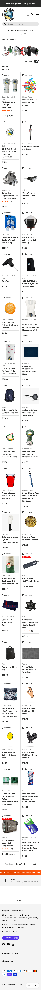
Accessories (12, 39)
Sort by (5, 66)
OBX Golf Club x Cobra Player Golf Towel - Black (30, 283)
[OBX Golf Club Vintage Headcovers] (10, 85)
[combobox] (20, 24)
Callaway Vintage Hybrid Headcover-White (10, 539)
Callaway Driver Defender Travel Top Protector (29, 412)
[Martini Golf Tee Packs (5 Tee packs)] (30, 85)
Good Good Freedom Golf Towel (8, 622)
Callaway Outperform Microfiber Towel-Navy (30, 370)
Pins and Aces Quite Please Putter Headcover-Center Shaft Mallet (10, 799)
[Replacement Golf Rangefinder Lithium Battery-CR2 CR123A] (30, 826)
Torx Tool (6, 281)
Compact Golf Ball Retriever (30, 148)
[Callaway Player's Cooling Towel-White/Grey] (10, 223)
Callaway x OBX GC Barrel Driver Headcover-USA (9, 371)
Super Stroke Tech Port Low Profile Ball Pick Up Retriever (30, 497)
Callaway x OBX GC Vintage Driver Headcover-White (30, 327)
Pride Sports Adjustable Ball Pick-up (29, 240)
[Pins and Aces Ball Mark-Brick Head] (10, 738)
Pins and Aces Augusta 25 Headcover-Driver (30, 454)
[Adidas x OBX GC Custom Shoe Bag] (10, 396)
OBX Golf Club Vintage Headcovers (8, 104)
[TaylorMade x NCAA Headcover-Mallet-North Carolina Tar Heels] (10, 694)
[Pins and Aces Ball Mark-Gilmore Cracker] (10, 308)
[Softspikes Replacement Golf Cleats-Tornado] (10, 178)
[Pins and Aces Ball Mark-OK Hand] (30, 694)
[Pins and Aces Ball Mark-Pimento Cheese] (10, 437)
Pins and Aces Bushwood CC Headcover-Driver (10, 581)
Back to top (20, 900)
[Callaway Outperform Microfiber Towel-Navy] (30, 352)
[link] (8, 864)
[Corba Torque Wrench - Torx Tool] (30, 178)
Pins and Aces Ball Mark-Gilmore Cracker (10, 325)
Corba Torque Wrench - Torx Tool (28, 195)
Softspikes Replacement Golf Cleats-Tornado (10, 195)
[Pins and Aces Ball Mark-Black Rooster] (30, 738)
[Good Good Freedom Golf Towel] (10, 605)
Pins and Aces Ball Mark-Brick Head (9, 755)
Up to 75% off (20, 34)
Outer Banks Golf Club (14, 984)
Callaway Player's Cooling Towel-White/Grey (10, 240)
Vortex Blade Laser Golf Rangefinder (8, 843)
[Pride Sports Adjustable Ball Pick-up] (30, 223)
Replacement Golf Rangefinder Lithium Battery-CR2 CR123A (30, 847)
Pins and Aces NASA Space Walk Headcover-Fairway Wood (30, 798)
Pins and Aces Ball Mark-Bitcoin (30, 538)
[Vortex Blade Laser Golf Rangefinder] (10, 826)
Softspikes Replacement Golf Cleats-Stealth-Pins (30, 624)
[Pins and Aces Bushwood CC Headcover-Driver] (10, 564)
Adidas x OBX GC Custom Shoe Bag (10, 411)
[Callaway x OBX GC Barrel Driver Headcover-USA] (10, 352)
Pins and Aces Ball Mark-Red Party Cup (8, 495)
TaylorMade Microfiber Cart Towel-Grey (29, 669)
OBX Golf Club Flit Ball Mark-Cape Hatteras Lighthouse (10, 153)
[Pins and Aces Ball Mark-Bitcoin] (30, 522)
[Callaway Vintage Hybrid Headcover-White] (10, 522)
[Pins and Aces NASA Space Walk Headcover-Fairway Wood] (30, 779)
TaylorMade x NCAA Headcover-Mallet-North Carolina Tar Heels (10, 712)
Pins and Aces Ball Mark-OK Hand (28, 711)
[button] (32, 14)
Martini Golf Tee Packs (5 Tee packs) (29, 102)
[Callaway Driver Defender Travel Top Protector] (30, 396)
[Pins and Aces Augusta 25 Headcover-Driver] (30, 437)
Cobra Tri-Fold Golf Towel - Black (30, 579)
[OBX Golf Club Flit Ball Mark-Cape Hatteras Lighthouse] (10, 132)
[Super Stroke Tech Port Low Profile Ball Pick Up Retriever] (30, 478)
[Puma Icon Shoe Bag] (10, 652)
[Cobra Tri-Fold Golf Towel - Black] (30, 564)
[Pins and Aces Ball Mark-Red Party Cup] (10, 478)
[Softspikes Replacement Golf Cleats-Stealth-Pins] (30, 605)
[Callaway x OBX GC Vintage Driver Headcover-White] (30, 308)
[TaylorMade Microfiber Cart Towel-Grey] (30, 652)
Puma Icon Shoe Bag (9, 668)
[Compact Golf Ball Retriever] (30, 132)
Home (4, 39)
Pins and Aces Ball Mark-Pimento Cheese (9, 454)
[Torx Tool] (10, 264)
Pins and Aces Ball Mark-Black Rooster (29, 755)
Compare (28, 61)
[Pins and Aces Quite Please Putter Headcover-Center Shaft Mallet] (10, 779)
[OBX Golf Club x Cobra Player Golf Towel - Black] (30, 264)
